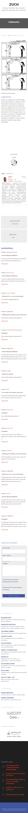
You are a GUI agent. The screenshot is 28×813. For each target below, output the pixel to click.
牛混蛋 (9, 371)
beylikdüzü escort (12, 252)
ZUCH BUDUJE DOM (8, 663)
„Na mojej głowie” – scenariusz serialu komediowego (13, 767)
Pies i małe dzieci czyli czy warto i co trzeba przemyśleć (15, 781)
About (3, 173)
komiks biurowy (19, 35)
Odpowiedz (4, 263)
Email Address (7, 555)
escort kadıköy (11, 293)
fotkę (22, 100)
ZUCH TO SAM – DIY (8, 677)
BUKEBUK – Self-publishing (15, 181)
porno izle (10, 409)
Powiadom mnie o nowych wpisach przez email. (12, 588)
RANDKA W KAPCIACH (8, 624)
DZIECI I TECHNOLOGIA (9, 650)
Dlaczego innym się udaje (15, 794)
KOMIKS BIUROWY (7, 693)
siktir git (9, 450)
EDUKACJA (4, 657)
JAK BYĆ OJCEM (6, 636)
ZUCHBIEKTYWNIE (7, 631)
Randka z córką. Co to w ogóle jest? (14, 788)
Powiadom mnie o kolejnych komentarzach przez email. (10, 580)
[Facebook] (25, 178)
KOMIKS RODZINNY (7, 698)
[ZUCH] (5, 179)
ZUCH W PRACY (6, 643)
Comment (5, 563)
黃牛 (8, 389)
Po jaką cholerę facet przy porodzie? (15, 774)
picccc (9, 493)
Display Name (7, 548)
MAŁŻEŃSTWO (6, 617)
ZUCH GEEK (5, 670)
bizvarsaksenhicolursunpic (14, 330)
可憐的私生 (10, 516)
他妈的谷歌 (10, 311)
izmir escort (10, 272)
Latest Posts (9, 173)
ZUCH (10, 177)
